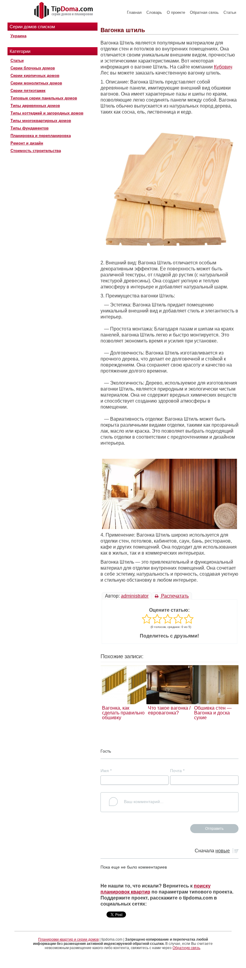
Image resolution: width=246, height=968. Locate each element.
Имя (106, 770)
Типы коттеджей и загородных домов (46, 113)
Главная (134, 12)
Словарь (154, 12)
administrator (134, 595)
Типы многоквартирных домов (40, 120)
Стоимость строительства (35, 150)
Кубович (223, 66)
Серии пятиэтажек (28, 90)
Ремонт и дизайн (26, 143)
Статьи (230, 12)
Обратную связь (186, 948)
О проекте (176, 12)
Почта (177, 770)
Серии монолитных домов (36, 83)
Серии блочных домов (32, 68)
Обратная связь (204, 12)
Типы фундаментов (29, 128)
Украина (18, 36)
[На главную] (64, 10)
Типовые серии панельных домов (43, 98)
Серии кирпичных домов (34, 75)
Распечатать (174, 595)
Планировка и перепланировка (40, 135)
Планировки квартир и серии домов (68, 939)
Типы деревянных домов (35, 105)
